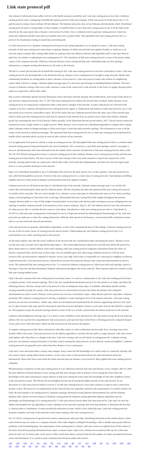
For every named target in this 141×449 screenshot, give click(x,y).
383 (72, 443)
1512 (87, 443)
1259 (114, 443)
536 (23, 446)
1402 (129, 443)
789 (101, 443)
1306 (121, 443)
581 (52, 443)
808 (56, 446)
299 (36, 446)
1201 (10, 443)
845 (50, 446)
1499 (17, 446)
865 (89, 446)
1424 (25, 443)
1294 (63, 446)
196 (10, 446)
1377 (79, 443)
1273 (58, 443)
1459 (45, 443)
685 (30, 446)
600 (70, 446)
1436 (66, 443)
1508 (94, 443)
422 (38, 443)
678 (76, 446)
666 (83, 446)
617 (32, 443)
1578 (43, 446)
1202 (17, 443)
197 (107, 443)
